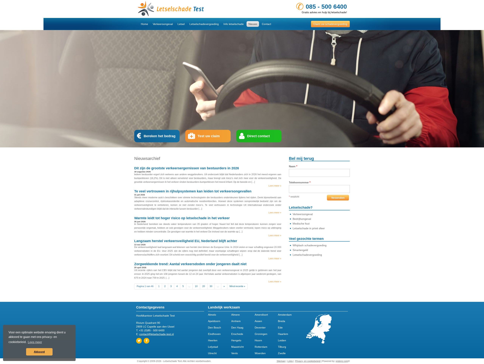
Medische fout (301, 223)
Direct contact (258, 136)
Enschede (237, 333)
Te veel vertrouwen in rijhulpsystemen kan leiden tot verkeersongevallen (192, 191)
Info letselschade (233, 24)
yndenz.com (342, 361)
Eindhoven (214, 333)
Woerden (260, 353)
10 (196, 286)
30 (211, 286)
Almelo (212, 314)
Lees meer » (274, 185)
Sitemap (281, 361)
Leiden (282, 340)
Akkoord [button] (39, 351)
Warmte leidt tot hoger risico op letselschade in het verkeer (182, 218)
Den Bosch (214, 327)
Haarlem (283, 333)
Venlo (234, 353)
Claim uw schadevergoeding (330, 24)
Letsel (181, 24)
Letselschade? (301, 207)
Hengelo (236, 340)
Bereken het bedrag (159, 136)
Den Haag (237, 327)
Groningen (261, 333)
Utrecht (212, 353)
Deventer (260, 327)
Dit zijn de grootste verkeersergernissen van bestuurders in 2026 (186, 168)
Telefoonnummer (299, 182)
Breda (281, 321)
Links (290, 361)
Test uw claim (209, 136)
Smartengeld (300, 250)
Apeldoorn (214, 321)
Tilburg (282, 346)
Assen (258, 321)
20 (203, 286)
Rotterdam (261, 346)
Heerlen (212, 340)
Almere (235, 314)
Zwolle (282, 353)
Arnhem (236, 321)
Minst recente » (237, 286)
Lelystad (213, 346)
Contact (266, 24)
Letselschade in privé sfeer (309, 228)
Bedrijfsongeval (302, 218)
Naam (293, 166)
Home (144, 24)
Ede (280, 327)
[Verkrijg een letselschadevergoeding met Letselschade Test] (188, 9)
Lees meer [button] (35, 342)
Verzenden (338, 197)
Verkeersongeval (163, 24)
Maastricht (237, 346)
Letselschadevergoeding (204, 24)
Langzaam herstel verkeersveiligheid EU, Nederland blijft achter (185, 241)
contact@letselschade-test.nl (156, 334)
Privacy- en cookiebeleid (307, 361)
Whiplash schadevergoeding (310, 245)
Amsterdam (285, 314)
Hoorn (258, 340)
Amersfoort (261, 314)
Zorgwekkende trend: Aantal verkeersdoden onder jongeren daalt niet (190, 264)
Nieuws (252, 24)
